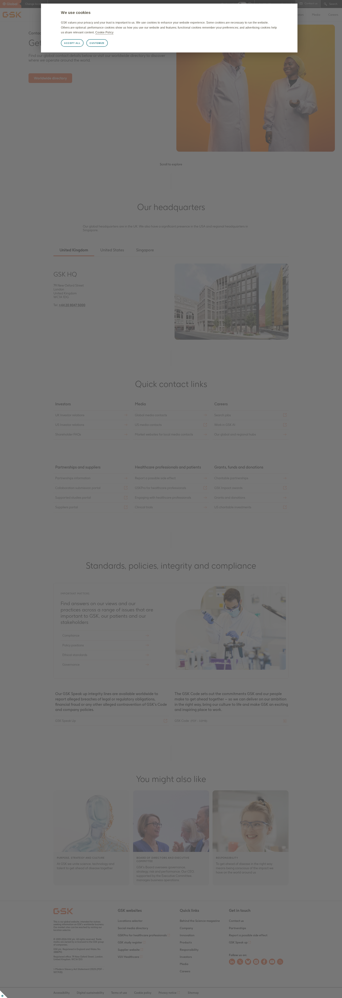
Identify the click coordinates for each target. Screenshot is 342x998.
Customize (97, 43)
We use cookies (75, 12)
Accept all (72, 43)
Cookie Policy (104, 32)
